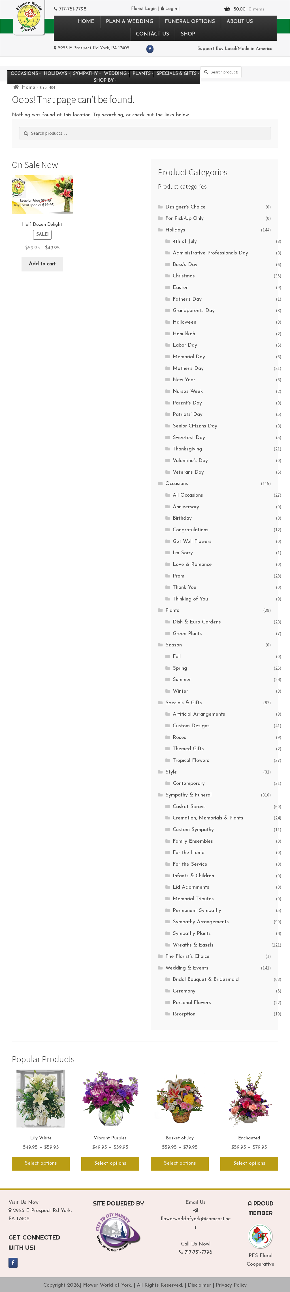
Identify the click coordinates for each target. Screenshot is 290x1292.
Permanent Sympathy (197, 910)
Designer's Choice (185, 207)
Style (171, 772)
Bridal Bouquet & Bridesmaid (206, 979)
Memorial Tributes (193, 899)
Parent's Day (187, 403)
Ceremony (184, 991)
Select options (41, 1163)
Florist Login (144, 9)
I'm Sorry (183, 553)
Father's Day (187, 299)
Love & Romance (192, 564)
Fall (177, 656)
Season (173, 645)
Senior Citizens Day (195, 426)
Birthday (182, 518)
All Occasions (188, 495)
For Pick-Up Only (184, 218)
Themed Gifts (188, 749)
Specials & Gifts (183, 703)
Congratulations (190, 530)
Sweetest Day (189, 437)
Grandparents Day (194, 310)
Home (28, 87)
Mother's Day (188, 368)
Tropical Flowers (191, 760)
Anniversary (186, 507)
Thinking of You (190, 599)
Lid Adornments (191, 887)
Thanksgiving (187, 449)
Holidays (175, 230)
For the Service (190, 864)
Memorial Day (189, 357)
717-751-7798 (72, 9)
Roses (179, 737)
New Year (184, 380)
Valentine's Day (190, 460)
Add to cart (42, 264)
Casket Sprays (189, 807)
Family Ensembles (193, 841)
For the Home (188, 852)
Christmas (184, 276)
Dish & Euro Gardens (197, 622)
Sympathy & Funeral (188, 795)
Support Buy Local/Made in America (234, 49)
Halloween (184, 322)
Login (170, 9)
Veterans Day (188, 472)
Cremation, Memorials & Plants (208, 818)
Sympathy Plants (192, 933)
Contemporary (189, 783)
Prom (178, 576)
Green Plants (187, 633)
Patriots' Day (187, 414)
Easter (180, 287)
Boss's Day (185, 264)
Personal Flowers (192, 1003)
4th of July (185, 241)
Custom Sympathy (193, 829)
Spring (180, 668)
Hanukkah (184, 334)
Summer (182, 679)
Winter (180, 691)
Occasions (176, 483)
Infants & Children (193, 876)
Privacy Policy (231, 1285)
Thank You (184, 587)
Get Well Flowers (192, 541)
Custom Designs (191, 726)
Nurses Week (188, 391)
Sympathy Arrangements (201, 922)
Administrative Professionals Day (210, 253)
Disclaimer (199, 1285)
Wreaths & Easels (193, 945)
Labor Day (185, 345)
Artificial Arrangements (199, 714)
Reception (184, 1014)
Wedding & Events (186, 968)
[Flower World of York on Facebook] (149, 49)
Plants (172, 610)
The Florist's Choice (187, 956)
